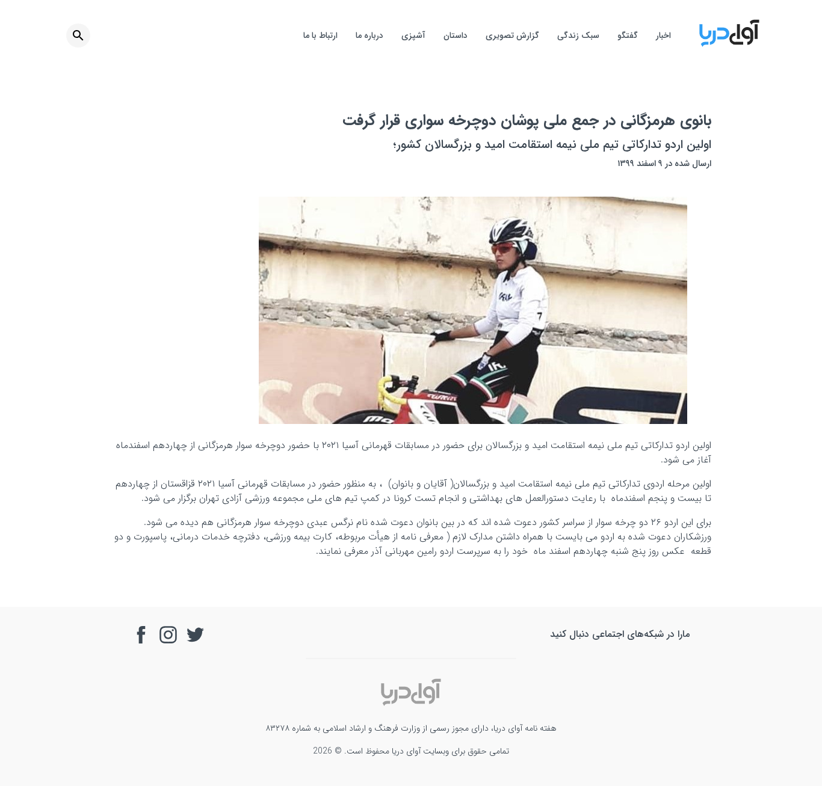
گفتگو (627, 35)
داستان (455, 35)
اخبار (663, 35)
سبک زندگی (578, 35)
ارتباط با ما (320, 35)
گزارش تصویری (512, 35)
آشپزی (413, 35)
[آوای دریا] (729, 44)
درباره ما (369, 35)
